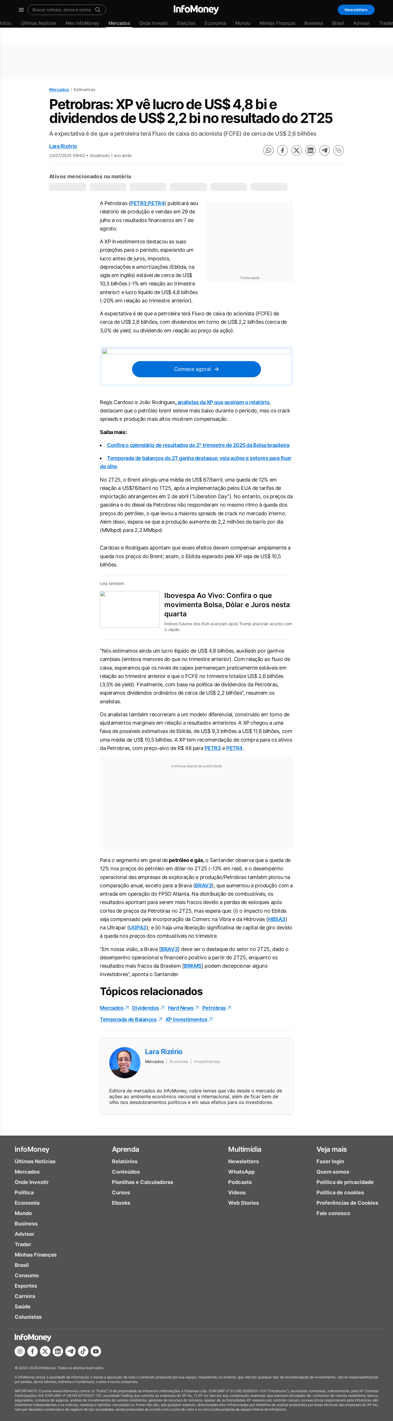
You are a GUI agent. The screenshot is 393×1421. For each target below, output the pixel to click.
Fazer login (330, 1161)
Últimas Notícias (38, 23)
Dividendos (145, 1008)
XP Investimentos (186, 1019)
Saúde (22, 1306)
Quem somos (332, 1172)
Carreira (25, 1296)
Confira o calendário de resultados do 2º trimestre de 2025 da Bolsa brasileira (198, 445)
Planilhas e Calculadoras (142, 1182)
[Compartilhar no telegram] (324, 150)
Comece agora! (192, 369)
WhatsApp (241, 1172)
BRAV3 (203, 885)
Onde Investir (153, 23)
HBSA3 (276, 919)
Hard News (181, 1008)
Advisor (361, 23)
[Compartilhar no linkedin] (310, 150)
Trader (23, 1244)
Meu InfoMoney (82, 23)
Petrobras (214, 1008)
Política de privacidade (345, 1182)
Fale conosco (333, 1213)
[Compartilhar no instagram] (20, 1351)
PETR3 (138, 203)
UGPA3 (137, 927)
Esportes (26, 1286)
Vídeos (237, 1192)
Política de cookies (340, 1192)
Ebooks (121, 1203)
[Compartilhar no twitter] (296, 150)
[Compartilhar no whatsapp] (268, 150)
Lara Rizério (63, 146)
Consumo (27, 1275)
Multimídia (244, 1149)
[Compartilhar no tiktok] (83, 1351)
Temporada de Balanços (128, 1019)
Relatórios (125, 1161)
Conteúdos (126, 1172)
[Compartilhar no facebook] (282, 150)
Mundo (242, 23)
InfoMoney (32, 1149)
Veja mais (331, 1149)
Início (6, 23)
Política (24, 1192)
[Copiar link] (338, 150)
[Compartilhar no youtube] (96, 1351)
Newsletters (356, 9)
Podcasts (240, 1182)
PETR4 (156, 203)
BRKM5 (192, 966)
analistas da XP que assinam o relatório (222, 402)
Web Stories (243, 1203)
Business (313, 23)
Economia (215, 23)
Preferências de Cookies (347, 1203)
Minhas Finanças (277, 23)
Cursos (121, 1192)
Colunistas (28, 1317)
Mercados (119, 23)
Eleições (186, 23)
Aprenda (125, 1149)
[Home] (196, 9)
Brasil (338, 23)
